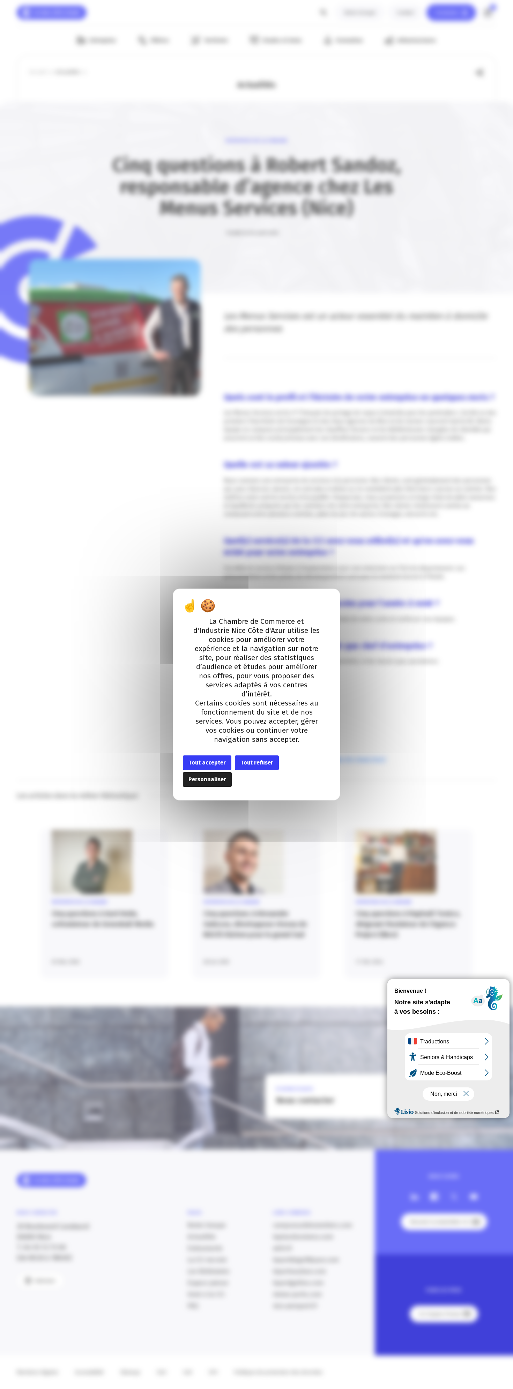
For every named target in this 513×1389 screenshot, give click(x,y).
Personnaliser (207, 779)
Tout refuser (256, 762)
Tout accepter (207, 762)
